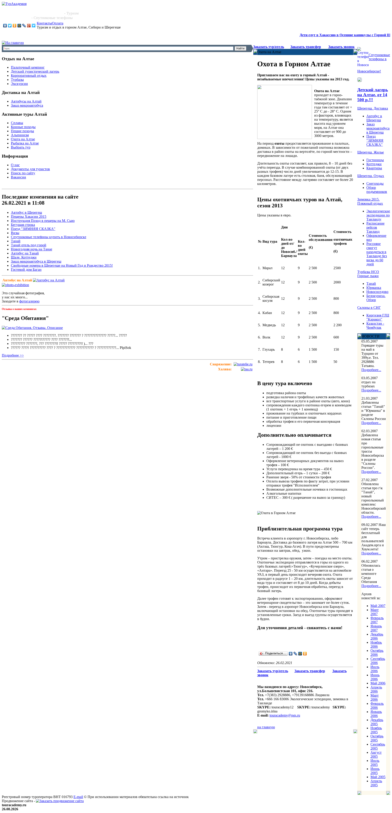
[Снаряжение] (243, 364)
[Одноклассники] (14, 26)
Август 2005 (376, 754)
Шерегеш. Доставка (372, 108)
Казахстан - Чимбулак (375, 325)
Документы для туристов (30, 169)
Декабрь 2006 (376, 636)
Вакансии (18, 177)
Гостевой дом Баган (26, 269)
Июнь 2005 (375, 771)
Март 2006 (374, 697)
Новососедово (377, 292)
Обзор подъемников (376, 190)
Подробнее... (371, 370)
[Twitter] (9, 26)
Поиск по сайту (23, 173)
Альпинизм (20, 135)
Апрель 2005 (376, 783)
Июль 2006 (374, 669)
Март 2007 (374, 612)
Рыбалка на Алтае (25, 143)
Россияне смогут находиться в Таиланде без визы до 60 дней (376, 254)
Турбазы (17, 80)
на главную (266, 727)
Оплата (57, 23)
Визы (15, 233)
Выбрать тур (20, 147)
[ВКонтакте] (5, 26)
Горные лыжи (368, 276)
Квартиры (374, 168)
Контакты (44, 23)
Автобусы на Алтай (26, 101)
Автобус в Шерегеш (26, 212)
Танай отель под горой (28, 245)
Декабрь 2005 (376, 722)
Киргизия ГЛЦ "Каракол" (377, 317)
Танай (15, 241)
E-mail (78, 797)
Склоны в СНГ (369, 307)
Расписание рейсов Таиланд (375, 227)
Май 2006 (377, 683)
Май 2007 (377, 606)
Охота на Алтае (23, 139)
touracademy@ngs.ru (285, 715)
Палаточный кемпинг (28, 67)
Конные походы (23, 127)
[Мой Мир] (19, 26)
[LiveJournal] (24, 26)
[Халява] (246, 369)
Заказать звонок (341, 47)
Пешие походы (22, 131)
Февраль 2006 (377, 706)
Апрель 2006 (376, 689)
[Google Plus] (29, 26)
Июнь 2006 (375, 677)
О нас (15, 165)
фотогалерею (29, 301)
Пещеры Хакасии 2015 (28, 216)
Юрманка (373, 288)
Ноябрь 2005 (376, 730)
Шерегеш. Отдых (370, 176)
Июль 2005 (374, 763)
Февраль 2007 (377, 620)
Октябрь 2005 (376, 738)
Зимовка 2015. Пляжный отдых (370, 201)
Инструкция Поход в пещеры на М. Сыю (43, 221)
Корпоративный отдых (29, 75)
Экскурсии (19, 84)
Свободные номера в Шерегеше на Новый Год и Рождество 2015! (62, 265)
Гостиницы (375, 160)
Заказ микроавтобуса (27, 105)
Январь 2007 (376, 628)
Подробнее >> (13, 355)
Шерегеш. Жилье (370, 152)
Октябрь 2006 (376, 653)
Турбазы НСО (368, 272)
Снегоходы (375, 183)
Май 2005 (377, 777)
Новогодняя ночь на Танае (31, 249)
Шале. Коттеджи (24, 257)
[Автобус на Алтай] (49, 280)
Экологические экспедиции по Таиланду (378, 215)
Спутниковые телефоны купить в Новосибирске (48, 237)
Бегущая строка (23, 225)
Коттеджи (374, 164)
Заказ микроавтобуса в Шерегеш (36, 261)
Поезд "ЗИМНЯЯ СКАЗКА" (33, 229)
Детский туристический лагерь (35, 71)
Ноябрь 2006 (376, 644)
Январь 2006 (376, 714)
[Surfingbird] (33, 26)
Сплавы (17, 123)
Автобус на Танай (25, 253)
